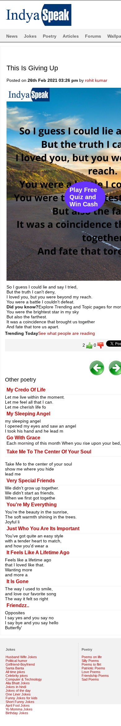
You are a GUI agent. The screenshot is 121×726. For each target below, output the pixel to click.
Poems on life (92, 657)
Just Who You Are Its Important (43, 528)
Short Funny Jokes (20, 702)
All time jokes (15, 672)
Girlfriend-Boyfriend (20, 664)
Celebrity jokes (17, 675)
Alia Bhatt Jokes (18, 683)
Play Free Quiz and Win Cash (83, 197)
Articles (71, 36)
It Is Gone (18, 581)
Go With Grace (23, 437)
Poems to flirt (91, 664)
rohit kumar (96, 80)
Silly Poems (90, 661)
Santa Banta (15, 668)
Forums (93, 36)
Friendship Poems (95, 675)
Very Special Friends (31, 480)
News (12, 36)
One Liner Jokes (18, 694)
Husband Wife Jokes (21, 657)
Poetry (49, 36)
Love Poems (91, 672)
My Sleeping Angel (28, 413)
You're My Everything (32, 504)
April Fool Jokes (18, 705)
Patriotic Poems (93, 668)
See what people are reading (66, 333)
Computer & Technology (24, 679)
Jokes (30, 36)
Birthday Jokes (17, 713)
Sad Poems (90, 679)
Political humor (16, 661)
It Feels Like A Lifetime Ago (38, 552)
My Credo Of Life (26, 389)
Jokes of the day (18, 690)
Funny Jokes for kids (22, 698)
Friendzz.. (18, 605)
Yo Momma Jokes (19, 709)
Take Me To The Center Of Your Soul (49, 451)
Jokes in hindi (16, 687)
